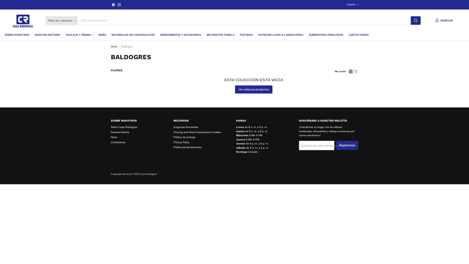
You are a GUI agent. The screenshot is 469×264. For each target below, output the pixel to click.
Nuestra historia (47, 34)
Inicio (114, 46)
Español (351, 4)
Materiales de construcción (133, 34)
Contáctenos (359, 34)
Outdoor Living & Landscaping (280, 34)
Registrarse (347, 145)
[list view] (355, 71)
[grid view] (350, 71)
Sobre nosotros (17, 34)
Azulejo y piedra (78, 34)
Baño (102, 34)
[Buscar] (416, 20)
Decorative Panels (220, 34)
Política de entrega (184, 137)
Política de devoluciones (187, 147)
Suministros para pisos (326, 34)
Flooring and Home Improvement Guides (197, 132)
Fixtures (246, 34)
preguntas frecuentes (185, 127)
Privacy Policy (181, 142)
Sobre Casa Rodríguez (124, 127)
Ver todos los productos (254, 89)
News (114, 137)
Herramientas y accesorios (180, 34)
